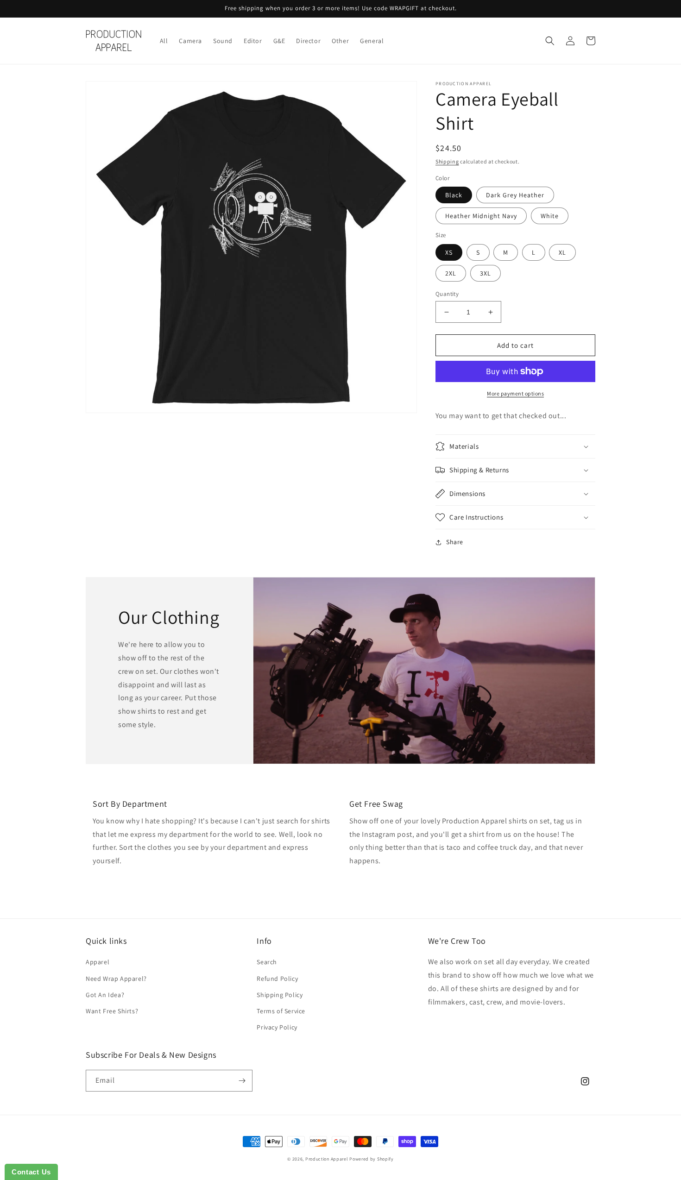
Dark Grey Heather (515, 195)
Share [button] (454, 542)
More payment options (515, 393)
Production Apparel (326, 1159)
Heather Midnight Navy (481, 216)
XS (449, 252)
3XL (485, 273)
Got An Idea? (105, 995)
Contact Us (31, 1172)
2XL (450, 273)
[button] (550, 41)
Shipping (447, 161)
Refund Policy (277, 978)
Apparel (97, 962)
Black (453, 195)
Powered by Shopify (371, 1159)
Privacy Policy (277, 1027)
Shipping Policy (280, 995)
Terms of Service (281, 1011)
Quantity (447, 294)
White (550, 216)
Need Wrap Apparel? (116, 978)
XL (562, 252)
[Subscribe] (242, 1081)
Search (267, 962)
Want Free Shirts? (112, 1011)
